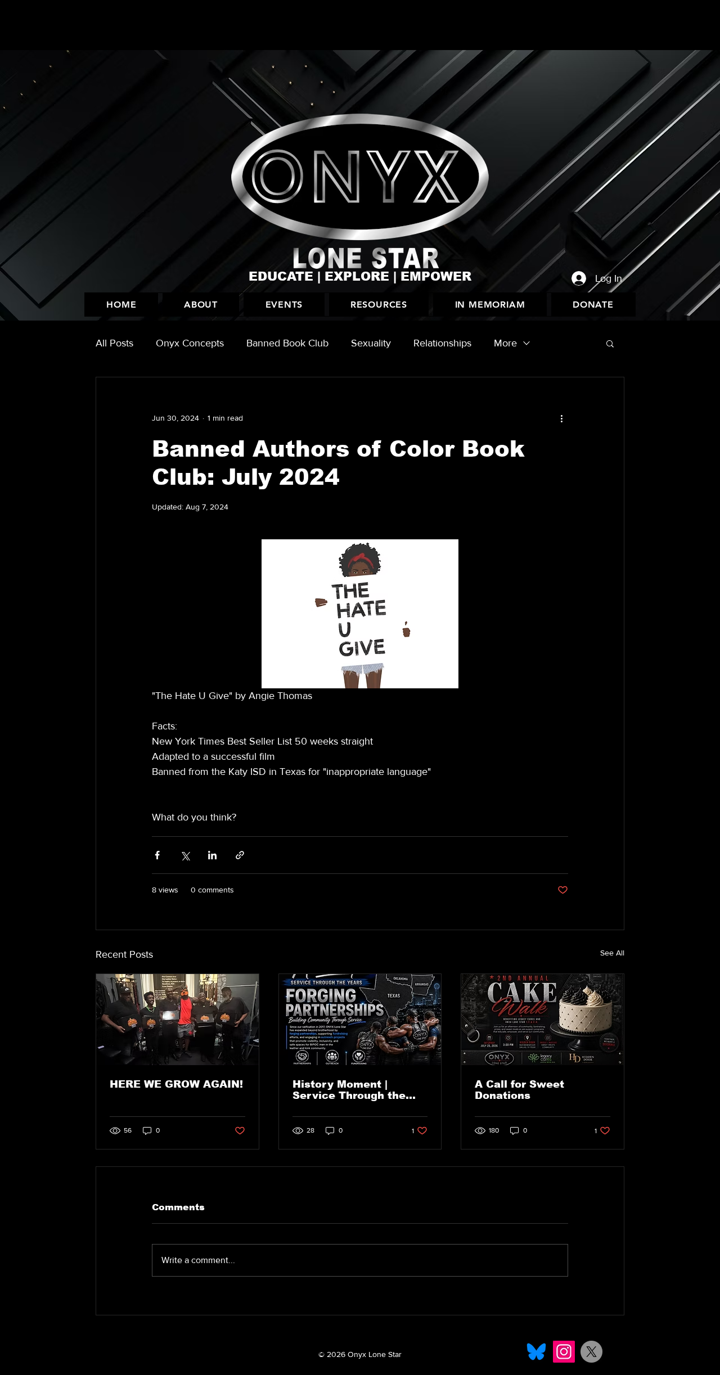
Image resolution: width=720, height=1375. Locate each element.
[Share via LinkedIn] (212, 855)
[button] (284, 304)
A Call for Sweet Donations (519, 1090)
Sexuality (371, 343)
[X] (591, 1352)
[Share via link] (240, 855)
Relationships (442, 343)
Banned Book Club (287, 343)
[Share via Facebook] (157, 855)
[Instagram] (564, 1352)
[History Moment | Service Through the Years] (360, 1019)
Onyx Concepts (190, 343)
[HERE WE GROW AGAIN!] (177, 1019)
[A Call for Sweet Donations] (542, 1019)
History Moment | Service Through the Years (349, 1090)
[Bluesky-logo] (536, 1352)
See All (612, 952)
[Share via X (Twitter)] (184, 855)
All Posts (114, 343)
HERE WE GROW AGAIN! (176, 1084)
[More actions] (561, 418)
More (505, 343)
